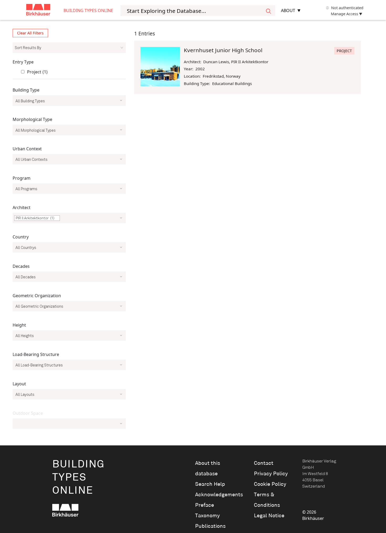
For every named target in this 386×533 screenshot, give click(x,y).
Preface (204, 505)
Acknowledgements (217, 494)
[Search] (268, 10)
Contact (263, 463)
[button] (57, 218)
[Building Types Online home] (45, 10)
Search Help (210, 484)
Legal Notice (269, 515)
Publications (210, 526)
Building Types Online (88, 10)
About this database (207, 468)
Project (37, 72)
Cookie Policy (270, 484)
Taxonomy (207, 515)
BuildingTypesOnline (78, 477)
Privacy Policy (271, 473)
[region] (69, 231)
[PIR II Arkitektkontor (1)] (69, 220)
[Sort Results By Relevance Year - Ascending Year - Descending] (69, 47)
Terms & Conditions (267, 500)
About (288, 10)
